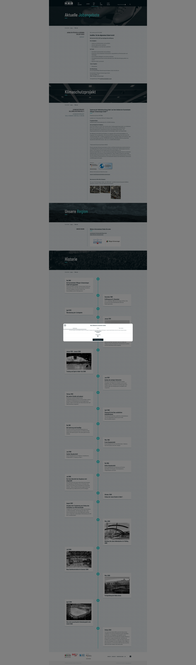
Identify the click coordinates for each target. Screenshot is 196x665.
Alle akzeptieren (98, 339)
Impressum (98, 332)
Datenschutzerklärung (98, 331)
